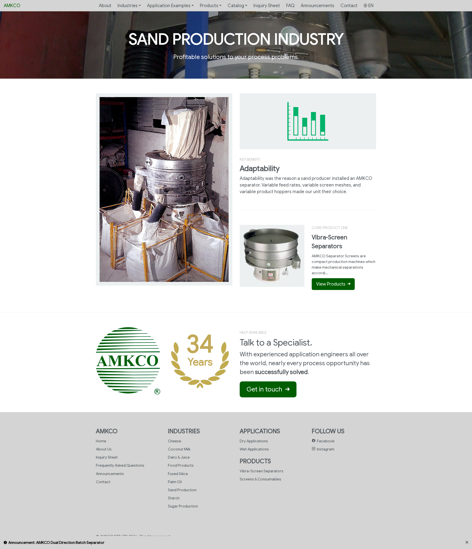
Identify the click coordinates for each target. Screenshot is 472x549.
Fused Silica (178, 473)
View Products (331, 284)
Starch (173, 498)
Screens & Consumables (260, 479)
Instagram (324, 449)
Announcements (317, 5)
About (105, 5)
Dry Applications (254, 441)
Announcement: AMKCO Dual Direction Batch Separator (56, 542)
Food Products (181, 465)
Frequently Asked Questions (120, 465)
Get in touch (266, 389)
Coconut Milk (179, 449)
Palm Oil (175, 481)
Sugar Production (183, 506)
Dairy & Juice (179, 457)
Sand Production (182, 490)
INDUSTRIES (184, 431)
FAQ (290, 5)
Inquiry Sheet (266, 5)
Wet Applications (254, 449)
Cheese (174, 441)
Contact (348, 5)
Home (101, 441)
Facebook (325, 441)
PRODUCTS (255, 461)
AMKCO (12, 5)
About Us (104, 449)
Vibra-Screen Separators (261, 471)
